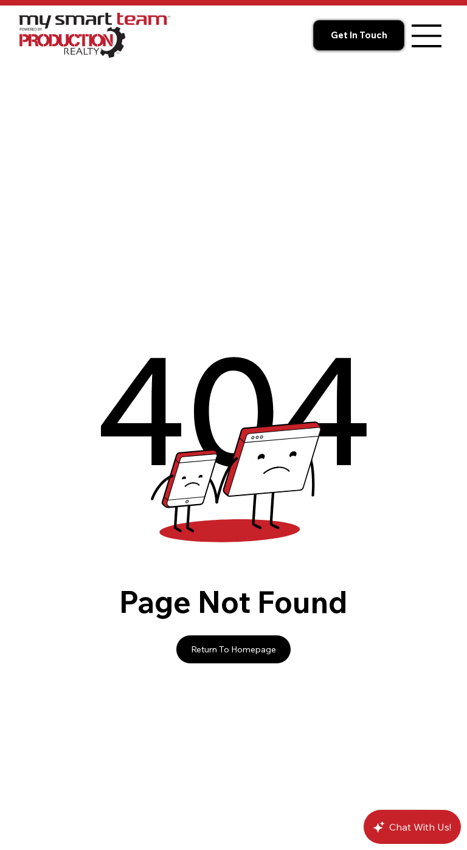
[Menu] (427, 36)
